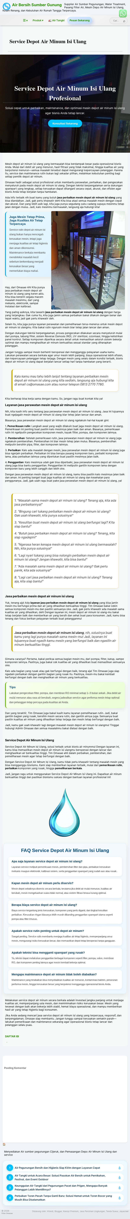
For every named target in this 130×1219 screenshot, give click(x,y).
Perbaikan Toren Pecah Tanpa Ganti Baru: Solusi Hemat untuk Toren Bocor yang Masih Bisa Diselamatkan (63, 1197)
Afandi (50, 1211)
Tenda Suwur (112, 1211)
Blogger (58, 1211)
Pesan (80, 20)
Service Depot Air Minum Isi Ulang (48, 41)
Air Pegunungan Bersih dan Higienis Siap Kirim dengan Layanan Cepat (57, 1167)
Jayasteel (123, 1211)
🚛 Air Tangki (56, 20)
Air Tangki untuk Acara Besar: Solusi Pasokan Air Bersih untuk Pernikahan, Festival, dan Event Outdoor (60, 1177)
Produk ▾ (38, 20)
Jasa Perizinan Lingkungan (92, 1211)
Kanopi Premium (70, 1211)
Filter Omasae (7, 1213)
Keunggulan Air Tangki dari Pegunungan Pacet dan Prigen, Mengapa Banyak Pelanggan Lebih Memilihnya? (61, 1187)
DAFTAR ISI (12, 1036)
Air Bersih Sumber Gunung (37, 5)
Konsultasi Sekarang (65, 123)
